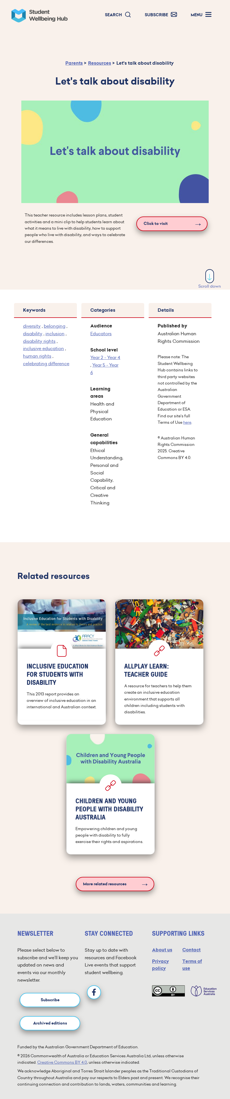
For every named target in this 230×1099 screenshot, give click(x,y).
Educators (101, 333)
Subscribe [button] (50, 1000)
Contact (191, 950)
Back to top (210, 1078)
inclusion (55, 333)
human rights (37, 356)
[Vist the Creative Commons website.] (168, 990)
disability (32, 333)
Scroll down (209, 286)
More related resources (105, 884)
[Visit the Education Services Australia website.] (201, 990)
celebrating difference (46, 363)
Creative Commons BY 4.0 (62, 1062)
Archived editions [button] (50, 1023)
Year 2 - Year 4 (105, 357)
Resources (99, 63)
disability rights (39, 341)
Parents (74, 63)
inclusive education (43, 348)
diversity (32, 326)
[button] (118, 15)
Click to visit (156, 224)
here (187, 422)
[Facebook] (94, 992)
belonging (54, 326)
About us (162, 950)
